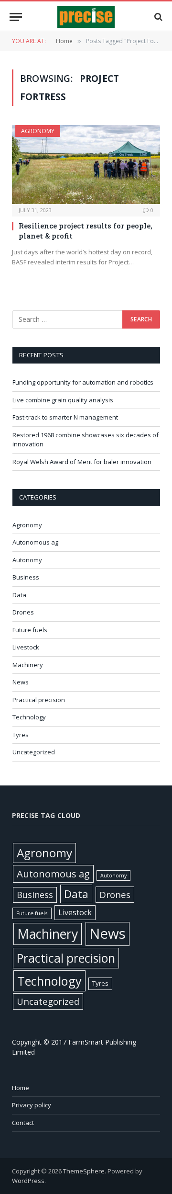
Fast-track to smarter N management (65, 417)
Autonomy (27, 560)
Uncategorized (33, 752)
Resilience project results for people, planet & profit (85, 230)
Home (20, 1087)
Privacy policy (31, 1105)
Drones (23, 612)
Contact (23, 1122)
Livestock (25, 647)
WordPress (28, 1180)
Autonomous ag (35, 542)
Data (19, 595)
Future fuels (29, 629)
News (20, 682)
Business (25, 577)
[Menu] (16, 17)
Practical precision (38, 699)
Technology (29, 717)
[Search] (157, 17)
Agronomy (37, 131)
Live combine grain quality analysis (62, 400)
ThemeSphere (84, 1171)
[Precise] (86, 17)
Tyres (20, 734)
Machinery (27, 664)
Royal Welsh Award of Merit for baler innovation (81, 461)
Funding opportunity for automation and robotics (82, 382)
